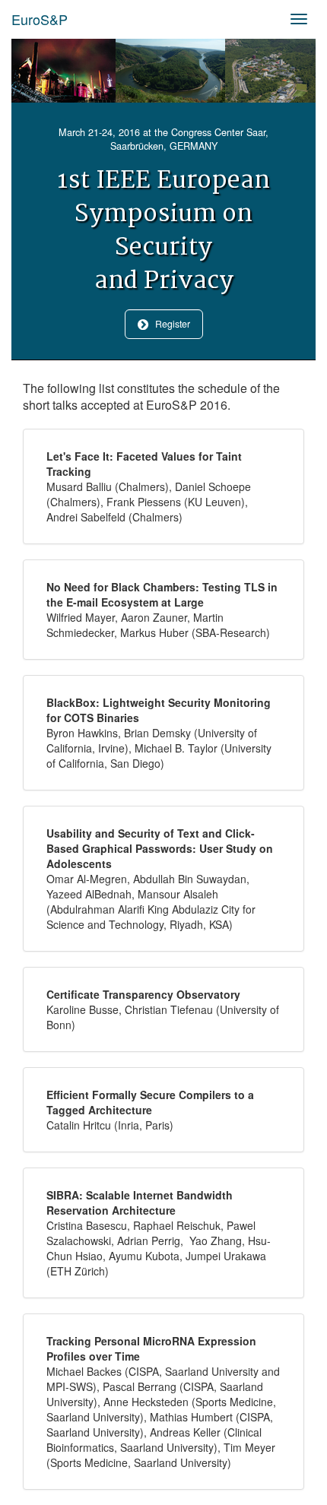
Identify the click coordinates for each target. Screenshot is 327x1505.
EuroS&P (39, 19)
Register (169, 324)
